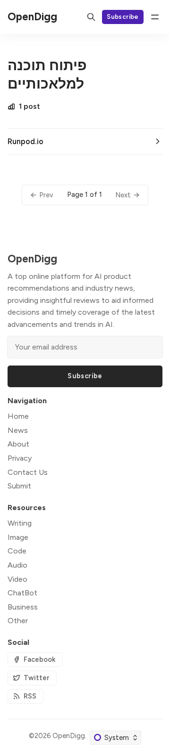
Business (23, 606)
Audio (17, 565)
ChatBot (22, 592)
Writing (20, 523)
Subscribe (123, 16)
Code (17, 550)
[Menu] (154, 16)
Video (17, 579)
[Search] (91, 16)
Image (18, 537)
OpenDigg (68, 736)
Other (18, 620)
